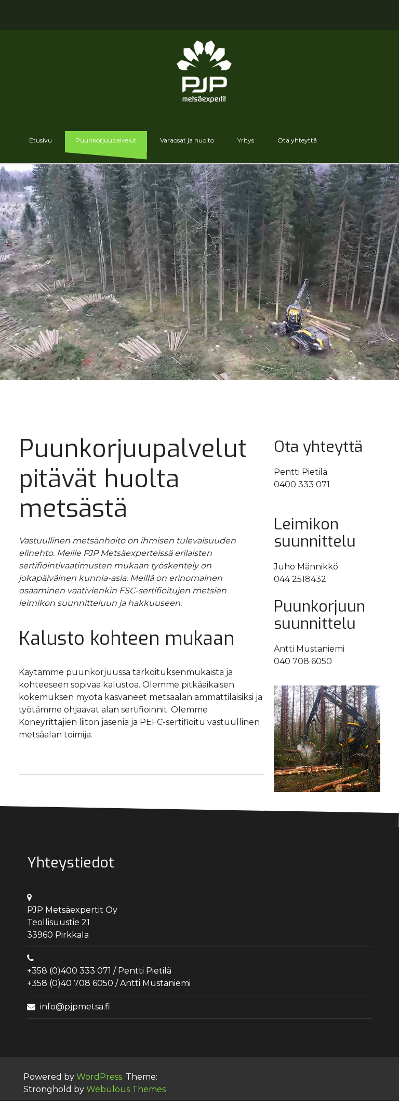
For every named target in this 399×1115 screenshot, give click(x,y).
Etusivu (40, 140)
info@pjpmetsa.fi (75, 1007)
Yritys (245, 140)
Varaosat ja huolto (187, 140)
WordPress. (100, 1077)
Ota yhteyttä (297, 140)
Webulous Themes (126, 1089)
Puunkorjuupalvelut (106, 140)
